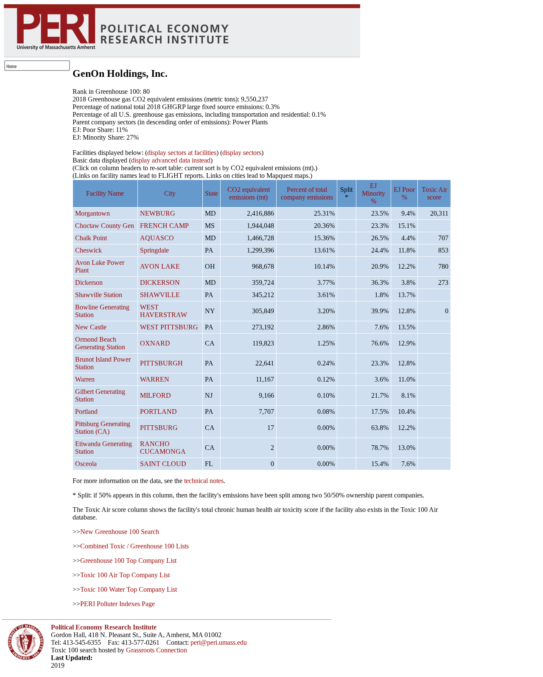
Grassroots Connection (156, 650)
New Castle (90, 327)
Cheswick (88, 250)
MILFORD (155, 395)
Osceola (86, 463)
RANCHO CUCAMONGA (163, 447)
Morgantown (92, 213)
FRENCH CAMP (164, 225)
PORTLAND (158, 411)
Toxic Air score (434, 193)
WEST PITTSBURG (169, 327)
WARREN (154, 379)
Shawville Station (98, 294)
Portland (86, 411)
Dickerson (89, 282)
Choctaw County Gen (104, 225)
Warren (85, 379)
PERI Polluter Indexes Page (117, 603)
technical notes (204, 480)
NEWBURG (157, 213)
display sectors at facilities (181, 152)
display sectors (241, 152)
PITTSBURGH (161, 363)
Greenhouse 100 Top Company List (128, 560)
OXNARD (155, 343)
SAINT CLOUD (163, 463)
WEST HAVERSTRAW (163, 310)
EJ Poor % (404, 193)
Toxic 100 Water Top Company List (128, 589)
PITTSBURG (159, 427)
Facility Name (105, 193)
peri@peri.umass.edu (218, 642)
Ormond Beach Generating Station (100, 343)
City (170, 193)
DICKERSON (160, 282)
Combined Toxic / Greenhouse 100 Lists (134, 546)
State (211, 193)
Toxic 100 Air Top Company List (125, 575)
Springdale (154, 250)
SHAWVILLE (160, 294)
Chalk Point (91, 238)
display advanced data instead (170, 160)
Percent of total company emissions (307, 193)
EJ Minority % (373, 193)
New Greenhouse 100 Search (119, 531)
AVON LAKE (160, 266)
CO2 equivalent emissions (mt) (248, 193)
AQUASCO (157, 238)
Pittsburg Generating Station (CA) (102, 427)
